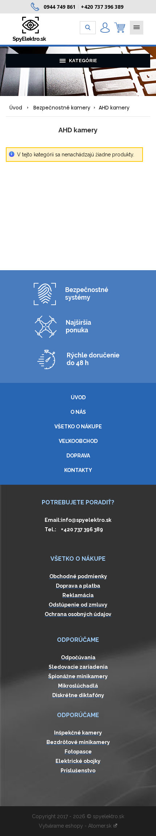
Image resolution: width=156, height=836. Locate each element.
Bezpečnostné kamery (61, 107)
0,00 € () (119, 28)
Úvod (15, 107)
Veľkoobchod (78, 441)
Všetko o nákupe (78, 426)
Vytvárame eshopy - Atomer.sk (76, 826)
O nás (78, 412)
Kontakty (78, 470)
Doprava (78, 456)
